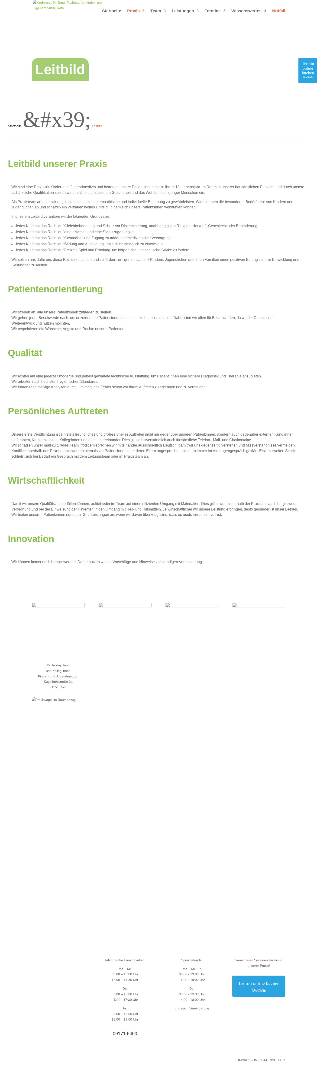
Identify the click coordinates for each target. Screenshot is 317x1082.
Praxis (133, 11)
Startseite (111, 11)
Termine (213, 11)
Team (155, 11)
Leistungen (183, 11)
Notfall (278, 11)
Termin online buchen (308, 68)
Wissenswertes (246, 11)
